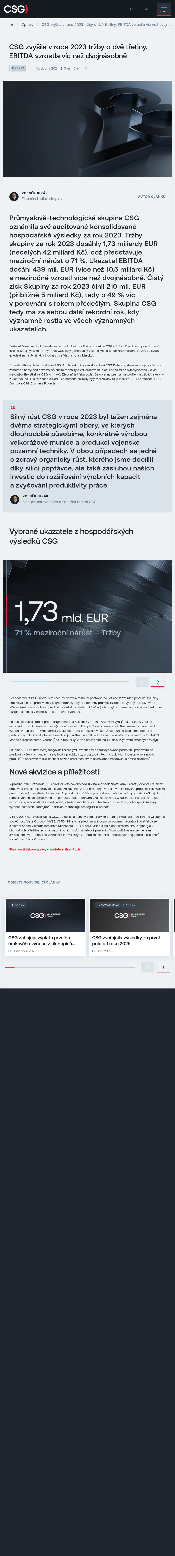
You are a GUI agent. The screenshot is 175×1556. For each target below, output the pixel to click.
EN (145, 9)
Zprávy (28, 24)
